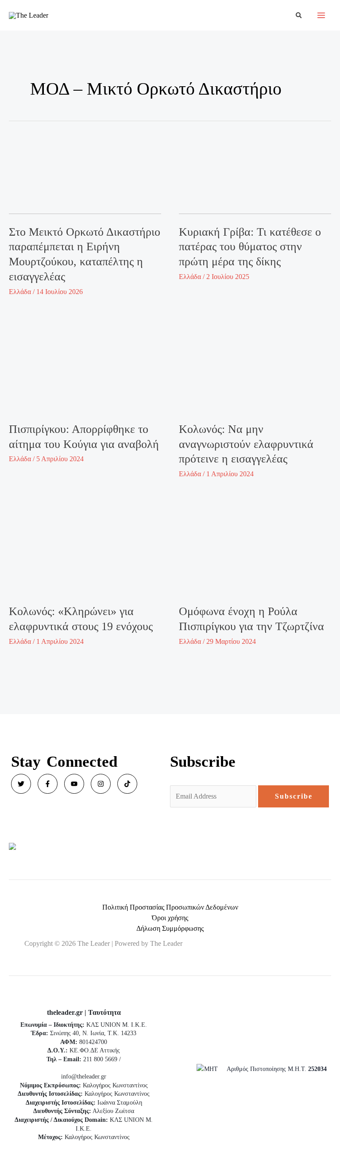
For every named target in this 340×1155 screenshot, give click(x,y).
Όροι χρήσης (170, 918)
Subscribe (294, 796)
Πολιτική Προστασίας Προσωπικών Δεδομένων (170, 907)
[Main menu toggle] (321, 15)
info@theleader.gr (83, 1076)
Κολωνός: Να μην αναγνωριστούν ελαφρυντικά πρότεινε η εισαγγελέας (246, 444)
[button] (299, 15)
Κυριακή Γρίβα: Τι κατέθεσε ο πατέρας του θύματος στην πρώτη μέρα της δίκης (250, 247)
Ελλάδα (20, 291)
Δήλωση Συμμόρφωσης (170, 928)
